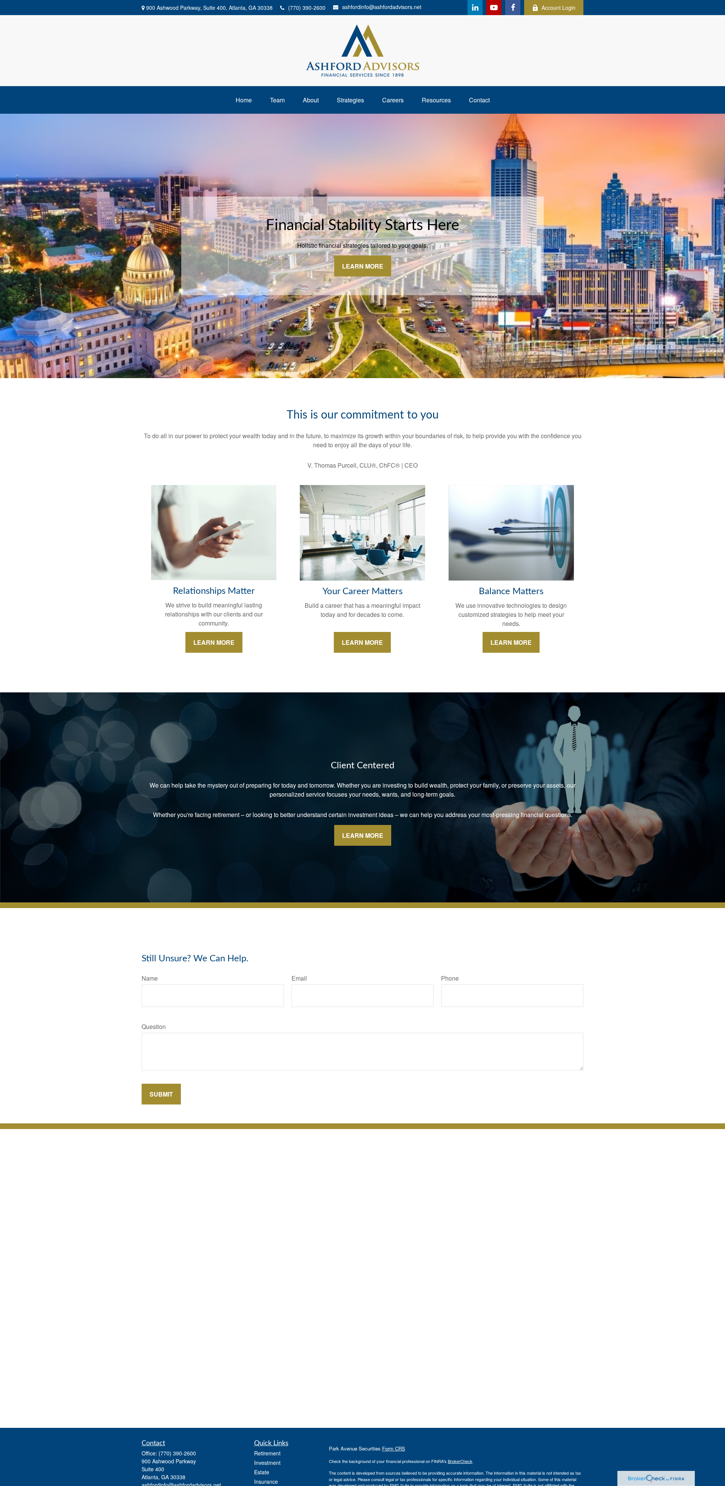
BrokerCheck (460, 1461)
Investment (267, 1462)
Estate (261, 1472)
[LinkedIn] (475, 7)
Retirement (267, 1453)
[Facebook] (512, 7)
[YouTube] (493, 7)
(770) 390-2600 (306, 7)
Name (150, 978)
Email (299, 978)
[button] (244, 100)
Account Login (558, 7)
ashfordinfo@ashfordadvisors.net (381, 7)
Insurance (266, 1481)
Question (154, 1026)
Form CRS (393, 1448)
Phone (450, 978)
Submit (161, 1094)
